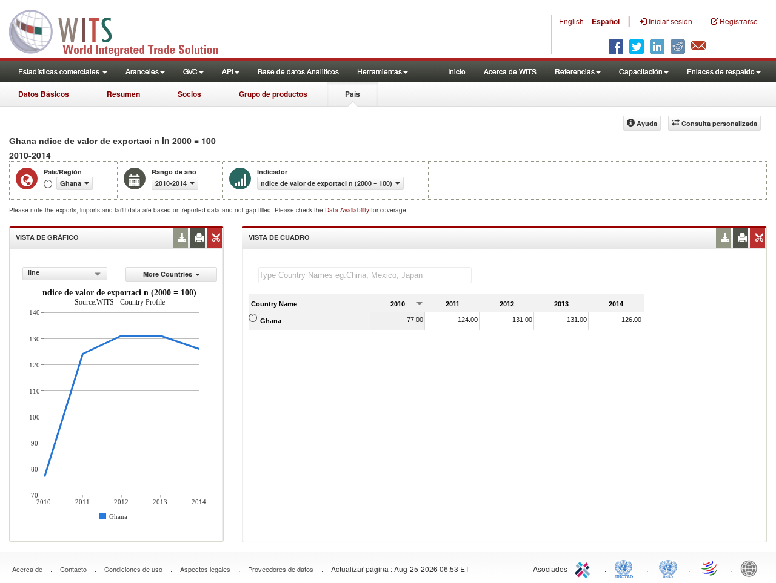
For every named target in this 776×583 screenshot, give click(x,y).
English (571, 21)
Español (606, 21)
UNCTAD (626, 568)
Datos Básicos (43, 93)
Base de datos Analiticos (298, 71)
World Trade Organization (710, 568)
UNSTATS (668, 568)
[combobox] (64, 273)
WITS (121, 30)
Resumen (123, 93)
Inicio (457, 71)
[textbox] (365, 275)
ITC (584, 568)
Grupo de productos (273, 93)
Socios (189, 93)
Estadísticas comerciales (59, 71)
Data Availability (348, 210)
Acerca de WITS (510, 71)
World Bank (752, 568)
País (352, 93)
